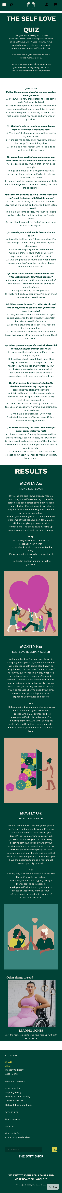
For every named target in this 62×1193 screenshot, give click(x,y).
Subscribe (55, 1150)
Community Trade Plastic (18, 1137)
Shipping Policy (13, 1092)
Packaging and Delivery (17, 1096)
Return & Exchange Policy (18, 1105)
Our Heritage (12, 1133)
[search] (10, 5)
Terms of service (14, 1100)
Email (8, 1062)
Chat (8, 1066)
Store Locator (12, 1119)
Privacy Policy (12, 1088)
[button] (26, 1038)
